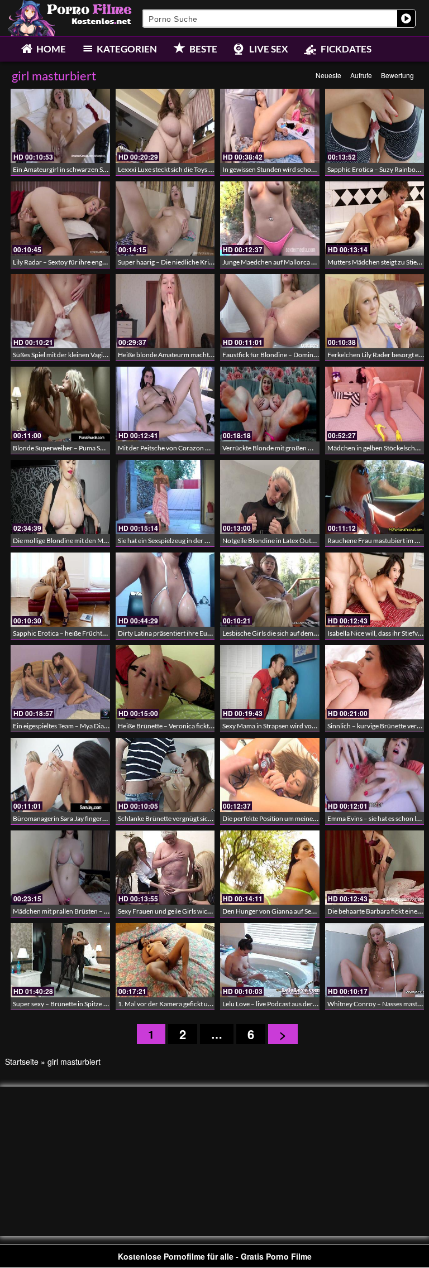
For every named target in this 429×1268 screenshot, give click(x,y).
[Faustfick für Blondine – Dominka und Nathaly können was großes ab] (270, 311)
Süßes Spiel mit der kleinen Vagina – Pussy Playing (84, 354)
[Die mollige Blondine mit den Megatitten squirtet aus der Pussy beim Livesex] (60, 497)
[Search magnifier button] (406, 18)
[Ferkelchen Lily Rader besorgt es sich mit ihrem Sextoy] (375, 311)
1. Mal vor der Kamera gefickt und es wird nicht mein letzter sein (210, 1004)
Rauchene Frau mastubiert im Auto (378, 540)
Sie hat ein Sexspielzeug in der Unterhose (177, 540)
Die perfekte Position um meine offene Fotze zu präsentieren (310, 818)
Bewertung (397, 75)
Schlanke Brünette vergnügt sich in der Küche (184, 818)
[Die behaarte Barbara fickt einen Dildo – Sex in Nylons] (375, 867)
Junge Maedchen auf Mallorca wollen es (280, 262)
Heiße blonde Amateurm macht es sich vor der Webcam (198, 354)
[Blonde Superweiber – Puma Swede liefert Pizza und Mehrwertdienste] (60, 404)
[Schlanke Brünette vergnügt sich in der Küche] (165, 775)
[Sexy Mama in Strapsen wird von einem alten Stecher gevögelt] (270, 682)
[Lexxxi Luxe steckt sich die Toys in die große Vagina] (165, 126)
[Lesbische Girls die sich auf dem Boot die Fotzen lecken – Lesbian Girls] (270, 590)
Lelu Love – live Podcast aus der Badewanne (285, 1004)
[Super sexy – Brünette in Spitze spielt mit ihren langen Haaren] (60, 960)
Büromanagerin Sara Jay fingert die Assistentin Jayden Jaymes (102, 818)
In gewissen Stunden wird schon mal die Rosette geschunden (309, 169)
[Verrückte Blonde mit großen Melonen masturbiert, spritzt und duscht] (270, 404)
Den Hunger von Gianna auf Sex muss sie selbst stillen (299, 911)
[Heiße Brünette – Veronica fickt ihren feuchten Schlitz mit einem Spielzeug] (165, 682)
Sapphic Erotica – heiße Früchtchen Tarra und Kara (87, 633)
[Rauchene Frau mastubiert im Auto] (375, 497)
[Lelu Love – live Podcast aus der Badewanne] (270, 960)
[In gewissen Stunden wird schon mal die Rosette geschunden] (270, 126)
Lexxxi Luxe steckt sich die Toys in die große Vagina (190, 169)
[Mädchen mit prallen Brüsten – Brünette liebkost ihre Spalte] (60, 867)
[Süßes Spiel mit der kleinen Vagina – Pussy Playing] (60, 311)
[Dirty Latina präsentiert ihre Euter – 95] (165, 590)
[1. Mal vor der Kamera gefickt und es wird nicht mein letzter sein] (165, 960)
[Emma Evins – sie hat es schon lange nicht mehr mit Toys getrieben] (375, 775)
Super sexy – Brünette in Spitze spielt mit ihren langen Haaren (101, 1004)
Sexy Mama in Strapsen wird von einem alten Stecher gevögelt (310, 726)
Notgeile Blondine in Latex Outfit (269, 540)
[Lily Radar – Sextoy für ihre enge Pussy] (60, 218)
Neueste (328, 75)
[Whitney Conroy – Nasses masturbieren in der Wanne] (375, 960)
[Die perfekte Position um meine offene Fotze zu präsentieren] (270, 775)
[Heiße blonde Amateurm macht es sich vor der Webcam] (165, 311)
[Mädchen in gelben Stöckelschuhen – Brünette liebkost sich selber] (375, 404)
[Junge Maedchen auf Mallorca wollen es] (270, 218)
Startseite (22, 1061)
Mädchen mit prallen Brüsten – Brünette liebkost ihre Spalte (99, 911)
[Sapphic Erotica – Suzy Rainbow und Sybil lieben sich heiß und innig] (375, 126)
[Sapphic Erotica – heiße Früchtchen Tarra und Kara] (60, 590)
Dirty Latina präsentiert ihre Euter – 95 (174, 633)
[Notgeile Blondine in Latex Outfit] (270, 497)
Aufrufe (361, 75)
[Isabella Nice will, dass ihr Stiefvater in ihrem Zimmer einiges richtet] (375, 590)
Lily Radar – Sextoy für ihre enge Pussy (68, 262)
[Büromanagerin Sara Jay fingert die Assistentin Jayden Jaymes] (60, 775)
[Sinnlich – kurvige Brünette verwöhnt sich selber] (375, 682)
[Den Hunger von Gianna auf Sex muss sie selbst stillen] (270, 867)
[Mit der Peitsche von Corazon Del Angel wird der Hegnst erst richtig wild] (165, 404)
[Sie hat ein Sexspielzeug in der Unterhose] (165, 497)
